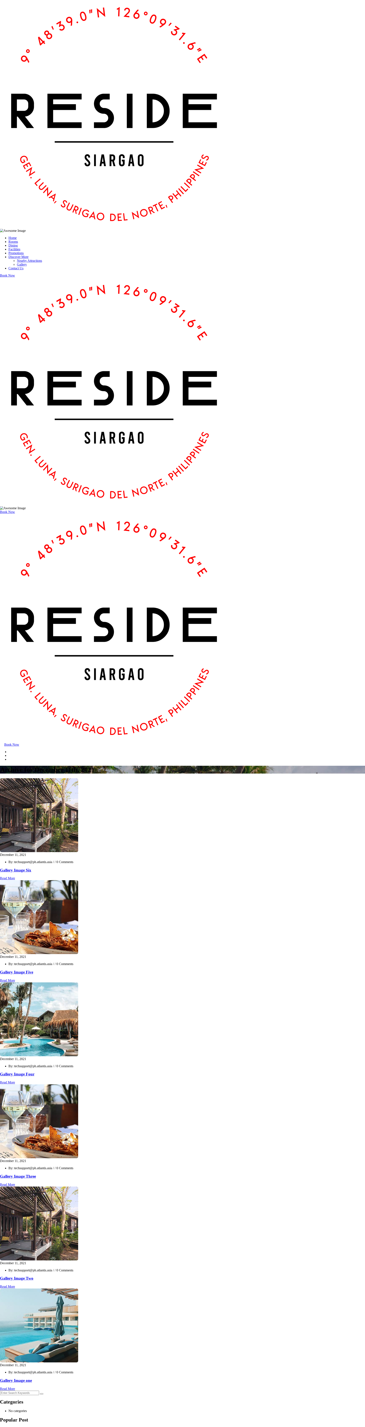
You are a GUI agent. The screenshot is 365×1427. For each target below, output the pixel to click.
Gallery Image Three (18, 1176)
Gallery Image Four (17, 1074)
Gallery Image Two (16, 1278)
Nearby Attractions (29, 260)
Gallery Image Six (15, 870)
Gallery (22, 264)
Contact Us (15, 268)
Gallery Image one (16, 1380)
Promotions (16, 253)
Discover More (18, 257)
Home (12, 238)
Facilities (14, 249)
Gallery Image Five (16, 972)
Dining (13, 245)
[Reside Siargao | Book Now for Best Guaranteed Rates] (114, 227)
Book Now (7, 275)
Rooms (13, 241)
